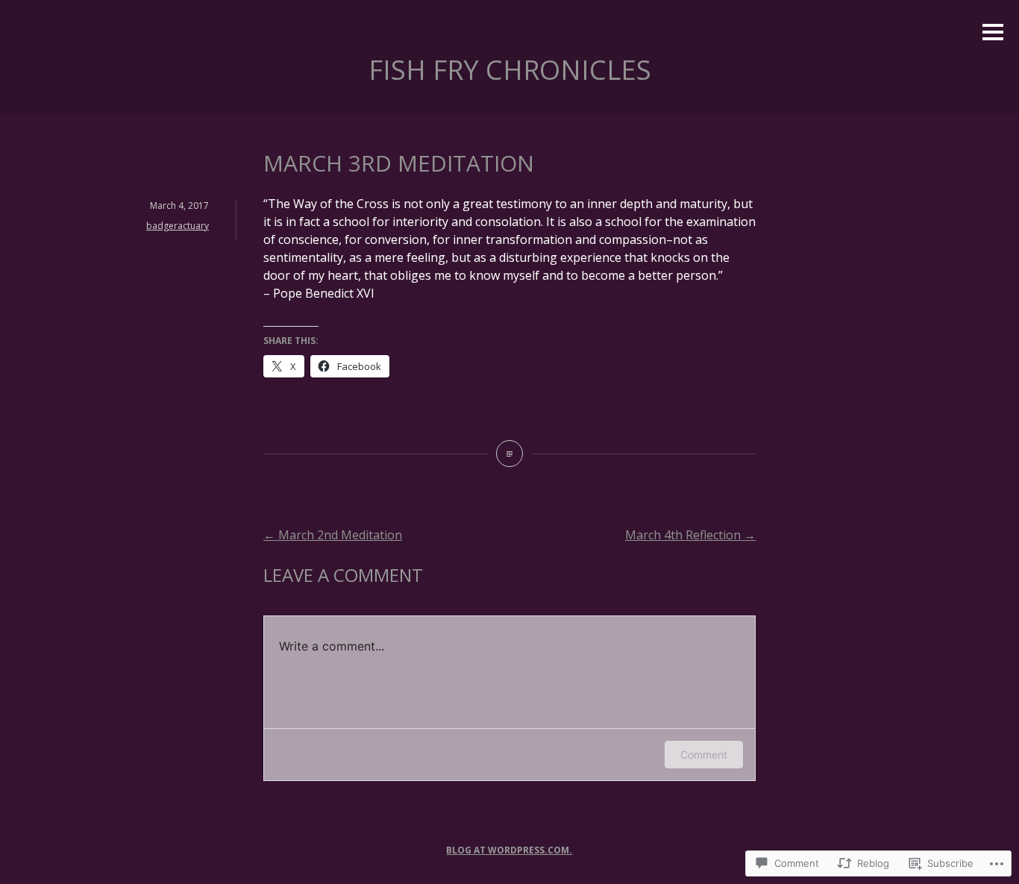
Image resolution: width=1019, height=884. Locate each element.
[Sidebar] (992, 33)
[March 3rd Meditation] (509, 453)
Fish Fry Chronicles (510, 69)
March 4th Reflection (690, 535)
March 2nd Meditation (332, 535)
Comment (703, 754)
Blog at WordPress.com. (509, 850)
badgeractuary (177, 225)
